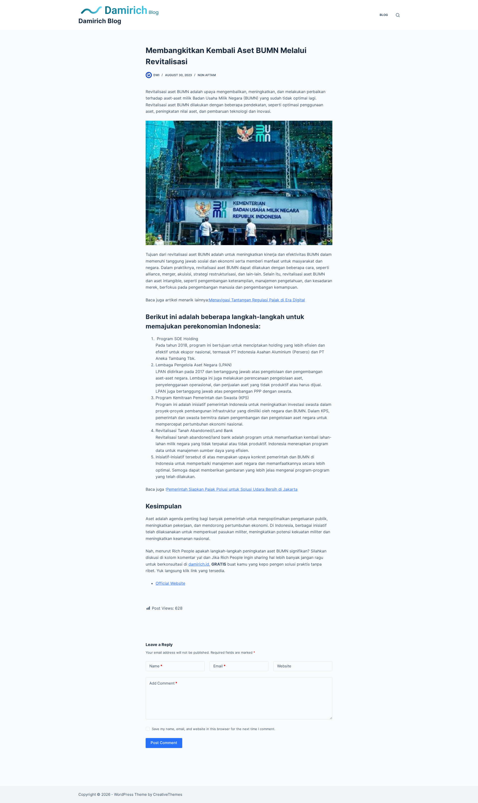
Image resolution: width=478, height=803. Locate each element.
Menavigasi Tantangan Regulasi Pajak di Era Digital (257, 299)
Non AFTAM (207, 75)
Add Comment (163, 683)
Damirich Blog (99, 21)
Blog (384, 15)
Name (155, 666)
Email (219, 666)
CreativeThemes (167, 794)
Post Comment (164, 742)
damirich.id (198, 564)
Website (284, 666)
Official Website (170, 583)
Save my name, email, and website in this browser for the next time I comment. (213, 729)
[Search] (398, 15)
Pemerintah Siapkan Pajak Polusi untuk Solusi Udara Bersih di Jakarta (232, 489)
